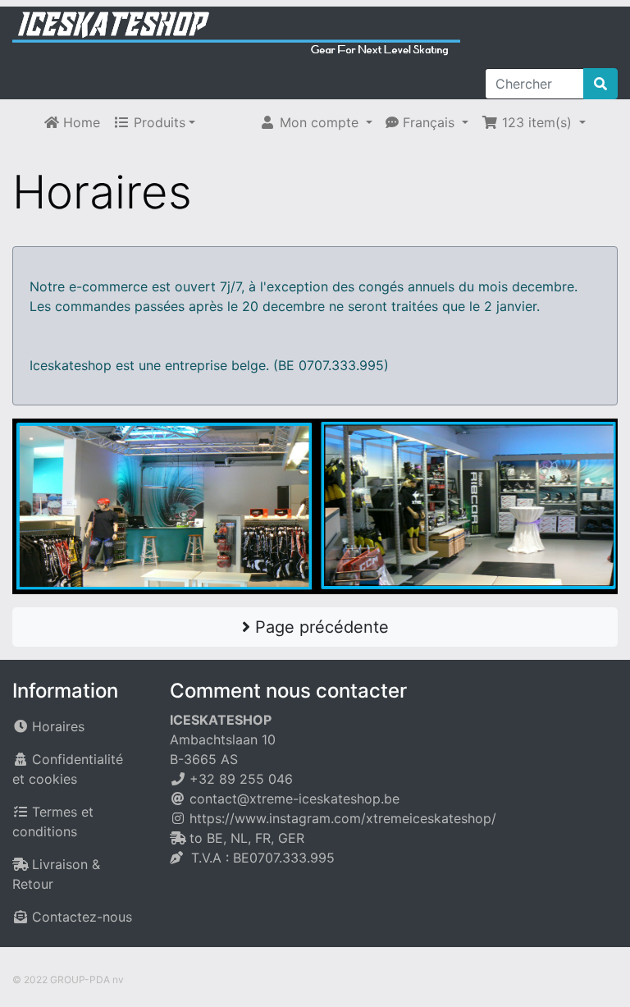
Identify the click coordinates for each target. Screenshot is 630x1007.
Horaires (58, 726)
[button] (316, 122)
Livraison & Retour (56, 874)
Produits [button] (157, 122)
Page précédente (319, 627)
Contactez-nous (82, 917)
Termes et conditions (53, 821)
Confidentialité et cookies (67, 769)
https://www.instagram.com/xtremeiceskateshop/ (342, 818)
